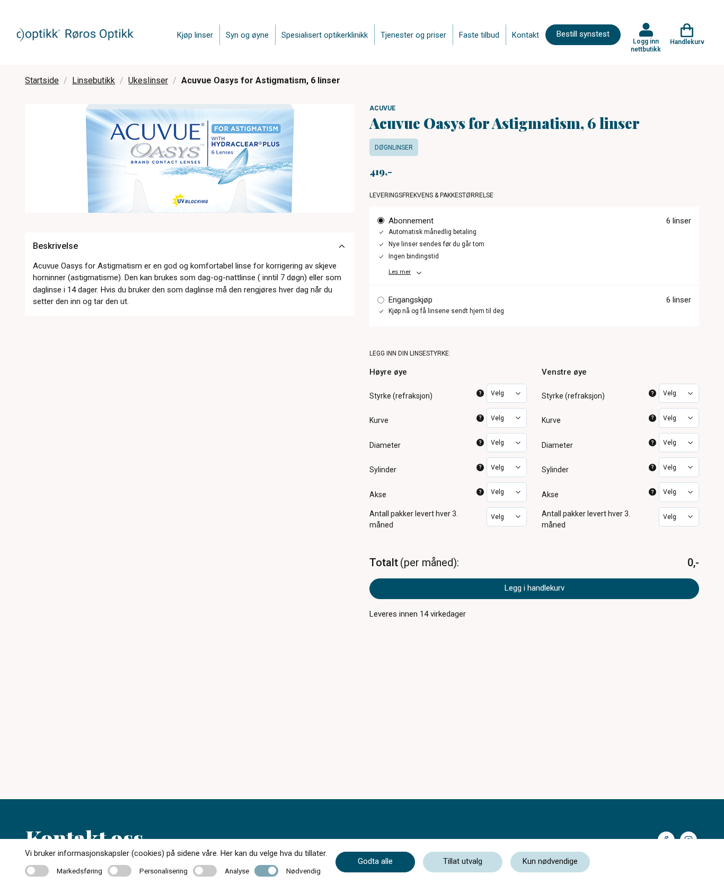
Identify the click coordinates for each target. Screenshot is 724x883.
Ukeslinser (148, 80)
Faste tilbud (479, 35)
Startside (42, 80)
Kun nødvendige (550, 861)
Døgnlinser (394, 147)
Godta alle (375, 861)
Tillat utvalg (462, 861)
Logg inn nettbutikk (645, 45)
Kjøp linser (195, 35)
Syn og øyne (247, 35)
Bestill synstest (583, 34)
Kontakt (525, 35)
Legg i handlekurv (534, 588)
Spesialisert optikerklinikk (324, 35)
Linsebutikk (93, 80)
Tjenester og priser (413, 35)
